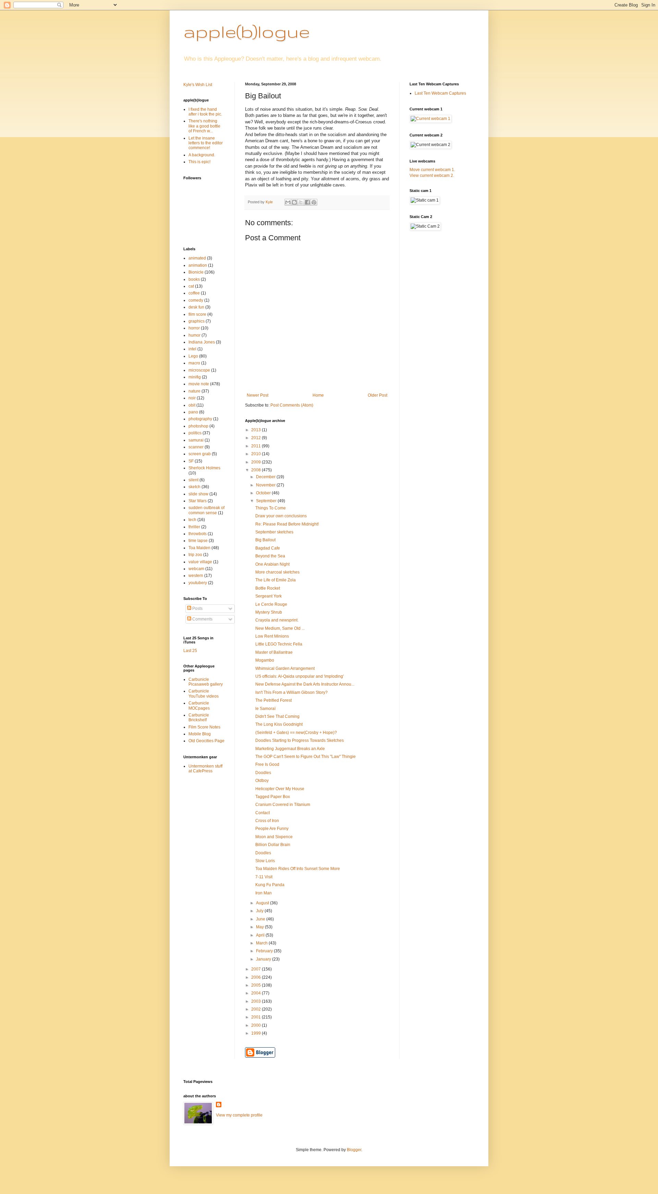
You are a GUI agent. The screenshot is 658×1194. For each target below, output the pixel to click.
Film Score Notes (204, 727)
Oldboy (262, 780)
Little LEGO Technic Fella (278, 644)
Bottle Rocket (267, 588)
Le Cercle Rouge (271, 604)
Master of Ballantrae (274, 652)
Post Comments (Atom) (291, 405)
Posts (197, 608)
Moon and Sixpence (274, 836)
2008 (256, 470)
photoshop (198, 426)
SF (191, 461)
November (266, 485)
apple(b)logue (246, 31)
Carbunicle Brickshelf (198, 717)
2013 (256, 429)
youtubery (197, 582)
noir (192, 398)
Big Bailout (265, 540)
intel (192, 349)
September (267, 500)
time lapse (198, 540)
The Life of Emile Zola (275, 580)
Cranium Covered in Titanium (282, 804)
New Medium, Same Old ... (280, 628)
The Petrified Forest (273, 700)
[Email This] (287, 202)
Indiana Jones (201, 342)
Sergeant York (268, 596)
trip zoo (195, 554)
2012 (256, 437)
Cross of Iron (267, 820)
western (195, 575)
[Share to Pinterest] (313, 202)
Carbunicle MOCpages (199, 705)
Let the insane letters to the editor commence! (205, 143)
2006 (256, 977)
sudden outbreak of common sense (206, 510)
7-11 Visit (263, 877)
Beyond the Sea (270, 556)
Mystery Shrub (268, 612)
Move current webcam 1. (432, 169)
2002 (256, 1009)
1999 (256, 1033)
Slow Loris (265, 860)
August (263, 903)
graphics (196, 321)
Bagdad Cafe (267, 548)
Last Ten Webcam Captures (440, 93)
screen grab (199, 453)
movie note (198, 384)
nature (194, 391)
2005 (256, 985)
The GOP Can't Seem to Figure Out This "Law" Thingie (305, 756)
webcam (196, 568)
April (261, 935)
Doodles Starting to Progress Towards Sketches (299, 740)
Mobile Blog (199, 734)
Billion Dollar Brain (272, 844)
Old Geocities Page (206, 740)
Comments (201, 619)
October (264, 493)
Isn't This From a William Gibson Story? (291, 692)
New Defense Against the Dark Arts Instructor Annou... (304, 684)
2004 (256, 993)
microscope (199, 370)
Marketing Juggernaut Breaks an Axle (290, 748)
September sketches (274, 532)
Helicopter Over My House (279, 788)
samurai (196, 440)
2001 (256, 1017)
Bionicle (196, 272)
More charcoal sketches (277, 572)
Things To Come (270, 508)
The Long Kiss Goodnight (279, 724)
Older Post (377, 395)
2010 (256, 453)
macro (194, 363)
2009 (256, 462)
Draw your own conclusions (281, 516)
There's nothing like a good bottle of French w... (204, 126)
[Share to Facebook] (307, 202)
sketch (194, 486)
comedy (195, 300)
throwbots (197, 533)
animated (197, 258)
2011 (256, 446)
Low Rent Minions (272, 636)
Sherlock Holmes (204, 468)
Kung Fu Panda (269, 884)
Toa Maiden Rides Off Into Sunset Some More (297, 868)
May (260, 927)
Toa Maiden (199, 547)
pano (193, 412)
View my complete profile (239, 1115)
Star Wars (197, 500)
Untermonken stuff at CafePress (205, 768)
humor (194, 335)
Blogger (354, 1149)
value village (200, 561)
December (266, 476)
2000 (256, 1025)
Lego (193, 356)
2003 (256, 1001)
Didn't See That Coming (277, 716)
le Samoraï (265, 708)
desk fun (196, 307)
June (261, 919)
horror (194, 328)
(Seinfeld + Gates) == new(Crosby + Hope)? (296, 732)
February (265, 951)
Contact (262, 812)
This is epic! (199, 161)
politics (195, 433)
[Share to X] (300, 202)
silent (193, 480)
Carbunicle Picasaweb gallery (205, 682)
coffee (194, 293)
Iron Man (263, 893)
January (264, 959)
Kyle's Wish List (197, 84)
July (260, 910)
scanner (196, 447)
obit (191, 405)
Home (318, 395)
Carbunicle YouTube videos (203, 693)
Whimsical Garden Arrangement (285, 668)
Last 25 (190, 650)
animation (197, 265)
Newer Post (257, 395)
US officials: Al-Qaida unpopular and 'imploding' (299, 676)
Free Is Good (267, 764)
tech (192, 519)
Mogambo (264, 660)
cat (191, 286)
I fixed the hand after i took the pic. (205, 112)
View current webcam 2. (432, 175)
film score (197, 314)
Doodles (263, 772)
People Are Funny (272, 828)
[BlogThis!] (294, 202)
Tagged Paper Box (272, 796)
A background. (201, 155)
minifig (194, 377)
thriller (194, 526)
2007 (256, 969)
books (194, 279)
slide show (198, 494)
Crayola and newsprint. (276, 620)
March (262, 943)
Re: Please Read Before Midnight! (287, 524)
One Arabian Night (272, 564)
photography (200, 419)
